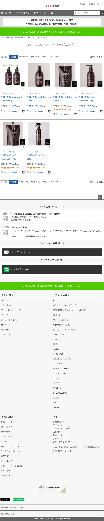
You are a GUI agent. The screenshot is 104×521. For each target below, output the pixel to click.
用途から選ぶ (7, 295)
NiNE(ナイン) (58, 339)
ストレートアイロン (9, 320)
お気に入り (24, 13)
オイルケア (6, 436)
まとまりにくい (7, 441)
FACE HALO (58, 354)
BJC (55, 403)
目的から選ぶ (7, 417)
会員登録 (92, 4)
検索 (102, 13)
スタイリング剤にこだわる (12, 466)
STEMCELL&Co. (60, 393)
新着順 (45, 56)
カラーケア (6, 432)
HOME (3, 38)
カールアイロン (7, 325)
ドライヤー (6, 315)
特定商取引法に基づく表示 (12, 507)
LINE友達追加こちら (20, 269)
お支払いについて (60, 438)
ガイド (56, 417)
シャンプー (6, 300)
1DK (55, 344)
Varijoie (56, 349)
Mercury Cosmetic (14, 38)
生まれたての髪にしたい (11, 451)
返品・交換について (61, 442)
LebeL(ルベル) (59, 334)
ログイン (82, 4)
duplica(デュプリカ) (61, 325)
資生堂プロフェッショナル (64, 329)
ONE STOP (58, 364)
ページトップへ (100, 197)
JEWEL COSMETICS (62, 359)
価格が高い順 (35, 56)
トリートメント (7, 305)
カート (100, 4)
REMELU (57, 388)
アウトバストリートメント (12, 310)
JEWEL (56, 407)
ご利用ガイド (58, 432)
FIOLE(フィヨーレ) (61, 368)
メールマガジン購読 (61, 428)
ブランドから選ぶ (61, 295)
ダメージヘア (6, 427)
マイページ (41, 13)
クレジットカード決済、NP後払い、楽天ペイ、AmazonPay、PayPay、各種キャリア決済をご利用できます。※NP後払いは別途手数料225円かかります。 (56, 231)
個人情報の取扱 (7, 514)
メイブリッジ (58, 383)
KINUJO (56, 315)
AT (54, 300)
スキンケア (6, 334)
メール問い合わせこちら (21, 252)
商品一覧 (7, 13)
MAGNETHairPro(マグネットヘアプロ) (69, 310)
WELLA (56, 398)
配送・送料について (61, 435)
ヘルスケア (6, 471)
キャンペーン (6, 475)
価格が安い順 (23, 56)
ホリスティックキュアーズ (64, 305)
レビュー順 (54, 56)
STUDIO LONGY (60, 373)
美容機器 (5, 329)
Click (52, 285)
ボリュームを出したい (10, 446)
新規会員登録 (58, 422)
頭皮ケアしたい (7, 456)
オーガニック (6, 461)
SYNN (55, 378)
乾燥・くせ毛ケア (8, 422)
